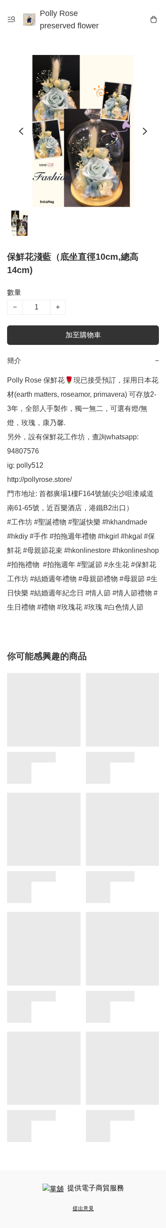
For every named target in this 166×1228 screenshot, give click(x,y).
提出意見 (83, 1208)
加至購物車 (83, 335)
